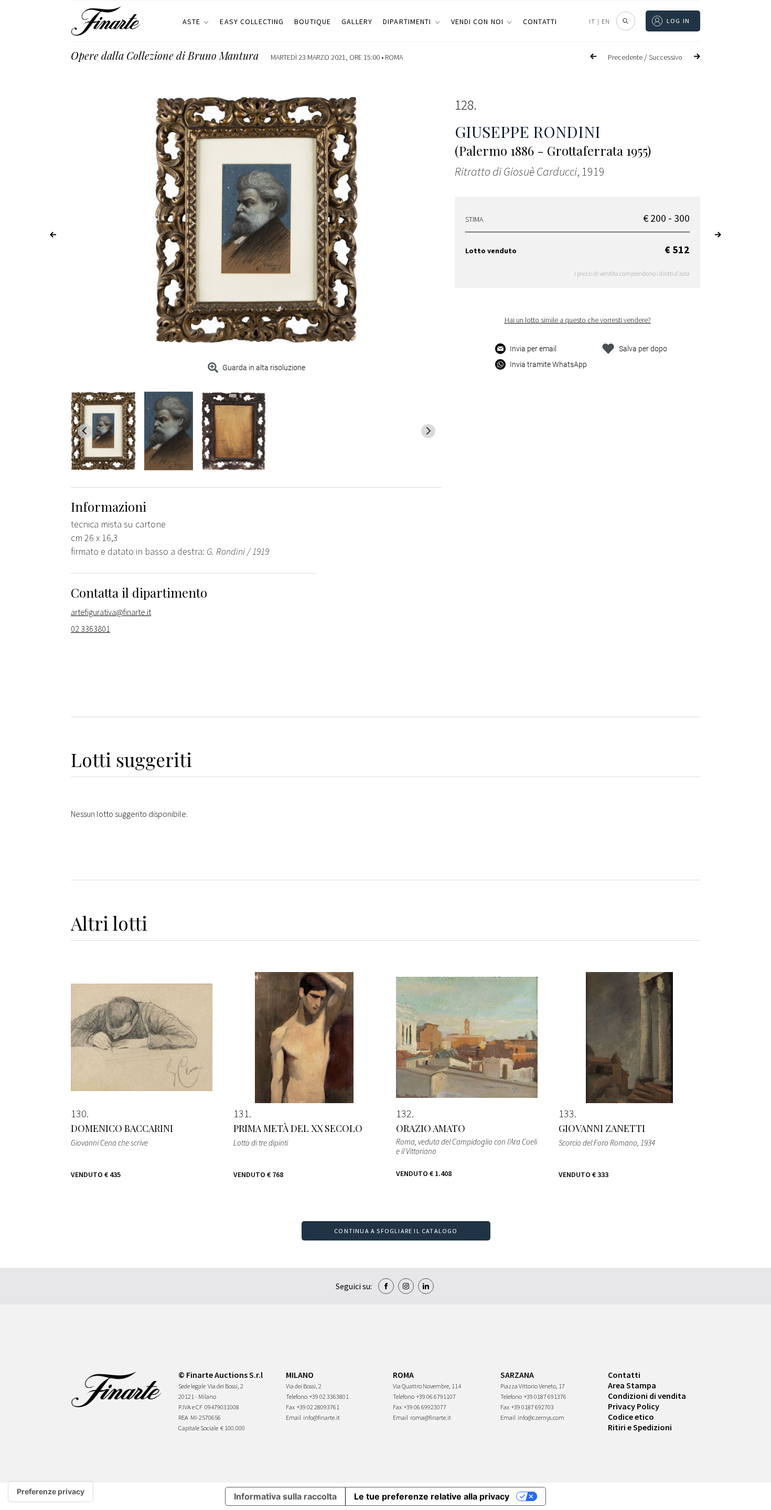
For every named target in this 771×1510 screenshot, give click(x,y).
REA (183, 1417)
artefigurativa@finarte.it (111, 612)
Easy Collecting (252, 21)
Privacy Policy (633, 1406)
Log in (678, 21)
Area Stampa (632, 1385)
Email (293, 1417)
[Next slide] (428, 431)
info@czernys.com (541, 1417)
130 (79, 1113)
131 (241, 1113)
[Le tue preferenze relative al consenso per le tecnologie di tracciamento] (50, 1492)
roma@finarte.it (430, 1417)
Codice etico (631, 1416)
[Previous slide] (85, 431)
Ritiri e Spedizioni (640, 1427)
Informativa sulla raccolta (285, 1496)
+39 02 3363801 (329, 1396)
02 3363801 (90, 628)
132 (404, 1113)
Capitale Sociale (198, 1428)
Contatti (540, 21)
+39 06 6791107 (436, 1396)
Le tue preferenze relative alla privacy (431, 1496)
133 (566, 1113)
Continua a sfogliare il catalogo (395, 1231)
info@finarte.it (321, 1417)
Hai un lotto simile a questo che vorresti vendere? (578, 320)
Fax (290, 1407)
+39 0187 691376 (545, 1396)
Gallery (356, 21)
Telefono (296, 1396)
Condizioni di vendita (647, 1395)
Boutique (312, 21)
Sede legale (192, 1386)
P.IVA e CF (190, 1407)
